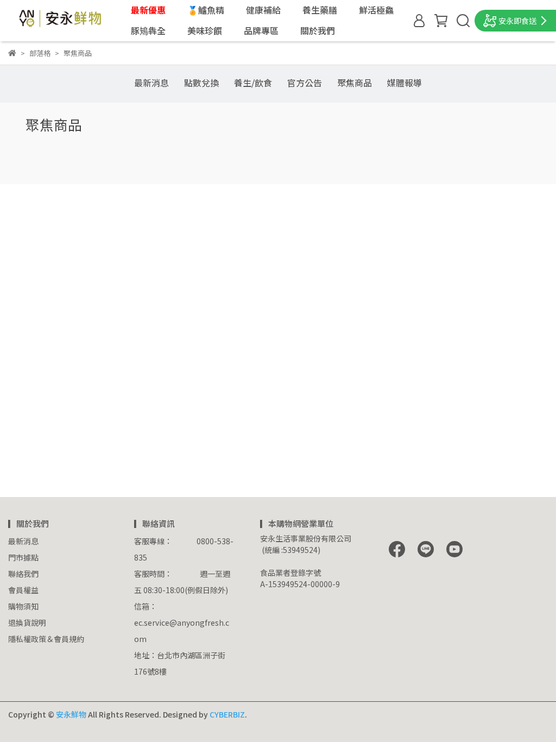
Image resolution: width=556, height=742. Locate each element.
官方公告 (304, 82)
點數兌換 (201, 82)
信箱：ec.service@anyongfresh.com (181, 622)
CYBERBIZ (227, 714)
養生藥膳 (319, 10)
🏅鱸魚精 (205, 10)
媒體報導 (404, 82)
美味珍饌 (204, 30)
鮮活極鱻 (376, 10)
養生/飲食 (253, 82)
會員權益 (23, 589)
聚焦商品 (354, 82)
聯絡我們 (23, 573)
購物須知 (23, 606)
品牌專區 (261, 30)
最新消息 (151, 82)
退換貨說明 (27, 622)
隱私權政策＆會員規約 (46, 638)
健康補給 (263, 10)
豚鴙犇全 (148, 30)
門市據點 (23, 557)
